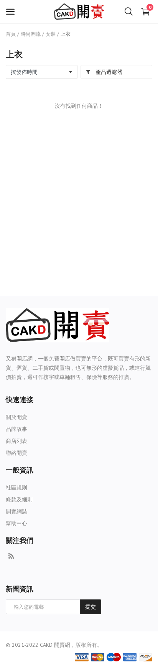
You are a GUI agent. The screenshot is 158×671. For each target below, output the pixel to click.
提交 (90, 606)
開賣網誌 (16, 511)
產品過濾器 (108, 71)
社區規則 (16, 487)
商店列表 (16, 440)
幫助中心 (16, 523)
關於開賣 (16, 417)
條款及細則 (19, 499)
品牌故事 (16, 429)
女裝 (51, 34)
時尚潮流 (31, 34)
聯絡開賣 (16, 452)
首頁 (11, 34)
